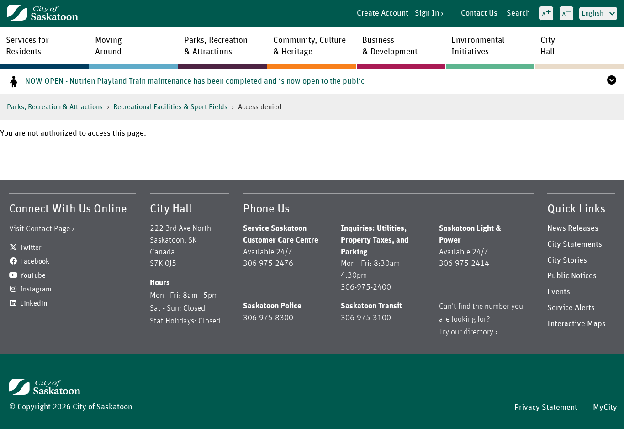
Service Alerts (571, 308)
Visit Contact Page (39, 229)
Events (558, 292)
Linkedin (33, 303)
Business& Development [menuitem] (390, 46)
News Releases (572, 228)
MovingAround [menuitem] (108, 46)
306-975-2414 (464, 264)
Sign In (427, 13)
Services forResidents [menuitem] (27, 46)
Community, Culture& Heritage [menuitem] (309, 46)
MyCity (605, 407)
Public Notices (572, 276)
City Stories (567, 260)
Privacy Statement (545, 407)
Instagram (35, 289)
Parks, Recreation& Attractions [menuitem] (216, 46)
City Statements (574, 244)
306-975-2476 (268, 264)
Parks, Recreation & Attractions (55, 107)
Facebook (34, 261)
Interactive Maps (576, 324)
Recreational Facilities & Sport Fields (170, 107)
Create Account (382, 13)
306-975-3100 (366, 318)
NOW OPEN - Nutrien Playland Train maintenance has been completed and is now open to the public (195, 81)
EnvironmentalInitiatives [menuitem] (477, 46)
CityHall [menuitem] (547, 46)
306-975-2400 (366, 287)
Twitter (31, 247)
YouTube (33, 275)
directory (478, 332)
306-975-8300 (268, 318)
